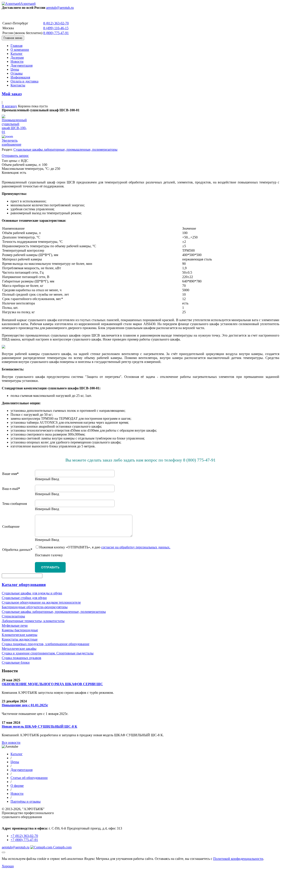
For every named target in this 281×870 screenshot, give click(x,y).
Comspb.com (62, 847)
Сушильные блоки (16, 662)
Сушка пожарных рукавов (21, 658)
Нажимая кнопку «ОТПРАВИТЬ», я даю (104, 547)
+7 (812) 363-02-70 (24, 836)
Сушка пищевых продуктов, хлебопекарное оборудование (45, 644)
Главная (16, 46)
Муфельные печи (15, 625)
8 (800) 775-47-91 (56, 33)
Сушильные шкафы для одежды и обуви (32, 593)
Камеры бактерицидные (20, 630)
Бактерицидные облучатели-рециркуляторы (35, 607)
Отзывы (17, 73)
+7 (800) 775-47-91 (24, 840)
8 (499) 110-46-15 (55, 28)
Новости (17, 61)
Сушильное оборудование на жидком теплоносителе (41, 602)
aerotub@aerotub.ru (60, 7)
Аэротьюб (28, 3)
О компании (20, 49)
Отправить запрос (15, 156)
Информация (20, 77)
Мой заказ (12, 94)
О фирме (17, 786)
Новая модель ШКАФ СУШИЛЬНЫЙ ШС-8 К (39, 726)
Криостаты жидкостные (20, 639)
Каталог (17, 53)
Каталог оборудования (24, 584)
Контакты (18, 85)
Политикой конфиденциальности (238, 859)
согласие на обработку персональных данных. (135, 547)
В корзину (9, 106)
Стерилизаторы (13, 616)
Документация (21, 65)
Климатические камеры (19, 635)
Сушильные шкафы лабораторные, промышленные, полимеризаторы (65, 149)
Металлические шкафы (19, 648)
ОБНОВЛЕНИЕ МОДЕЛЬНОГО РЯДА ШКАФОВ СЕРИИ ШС (52, 684)
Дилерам (17, 57)
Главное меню (13, 38)
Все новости (11, 742)
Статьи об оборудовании (29, 778)
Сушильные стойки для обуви (24, 598)
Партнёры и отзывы (26, 801)
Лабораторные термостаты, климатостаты (33, 621)
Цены (15, 69)
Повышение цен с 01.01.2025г (25, 705)
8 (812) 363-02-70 (56, 23)
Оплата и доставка (24, 81)
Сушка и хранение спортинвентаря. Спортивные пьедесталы (48, 653)
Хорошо (8, 866)
